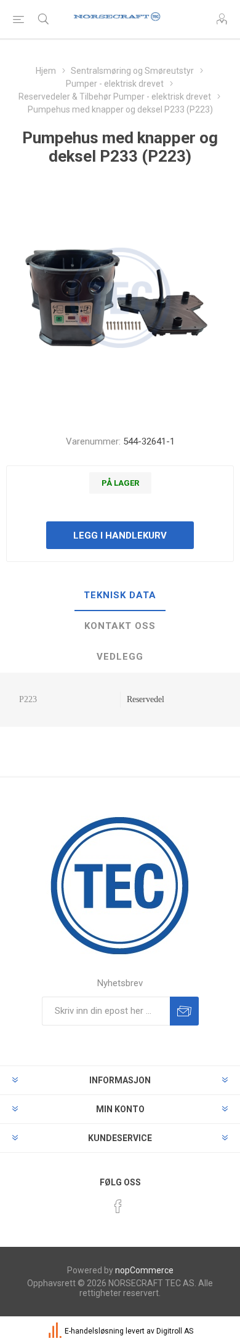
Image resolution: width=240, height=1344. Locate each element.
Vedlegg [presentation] (120, 656)
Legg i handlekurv (120, 535)
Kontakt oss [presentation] (120, 625)
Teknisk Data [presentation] (120, 595)
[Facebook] (118, 1206)
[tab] (120, 595)
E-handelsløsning (94, 1331)
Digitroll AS (174, 1331)
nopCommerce (144, 1270)
